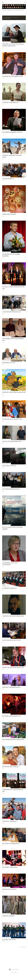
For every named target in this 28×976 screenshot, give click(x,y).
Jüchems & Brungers (9, 867)
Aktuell (4, 10)
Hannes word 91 (8, 179)
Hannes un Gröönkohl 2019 (12, 76)
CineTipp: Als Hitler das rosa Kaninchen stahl (13, 45)
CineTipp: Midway (8, 916)
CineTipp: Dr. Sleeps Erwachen (13, 616)
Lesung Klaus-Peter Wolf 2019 (13, 667)
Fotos (17, 10)
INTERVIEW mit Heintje (10, 767)
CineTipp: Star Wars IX (10, 102)
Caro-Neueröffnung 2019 (11, 312)
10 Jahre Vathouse (9, 939)
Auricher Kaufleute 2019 (11, 640)
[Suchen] (25, 2)
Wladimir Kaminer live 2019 (12, 132)
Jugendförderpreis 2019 (11, 489)
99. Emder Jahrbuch (9, 588)
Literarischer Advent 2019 (12, 419)
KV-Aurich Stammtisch (10, 843)
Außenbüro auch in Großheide (9, 564)
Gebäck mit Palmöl (9, 214)
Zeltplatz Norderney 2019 (11, 441)
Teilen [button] (3, 47)
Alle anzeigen (6, 18)
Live (14, 10)
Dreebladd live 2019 (9, 889)
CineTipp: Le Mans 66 (9, 821)
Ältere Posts (23, 947)
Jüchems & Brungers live (11, 716)
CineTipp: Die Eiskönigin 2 (11, 687)
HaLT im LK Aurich (9, 466)
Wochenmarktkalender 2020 (13, 739)
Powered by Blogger (15, 969)
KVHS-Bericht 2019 (8, 363)
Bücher (9, 10)
